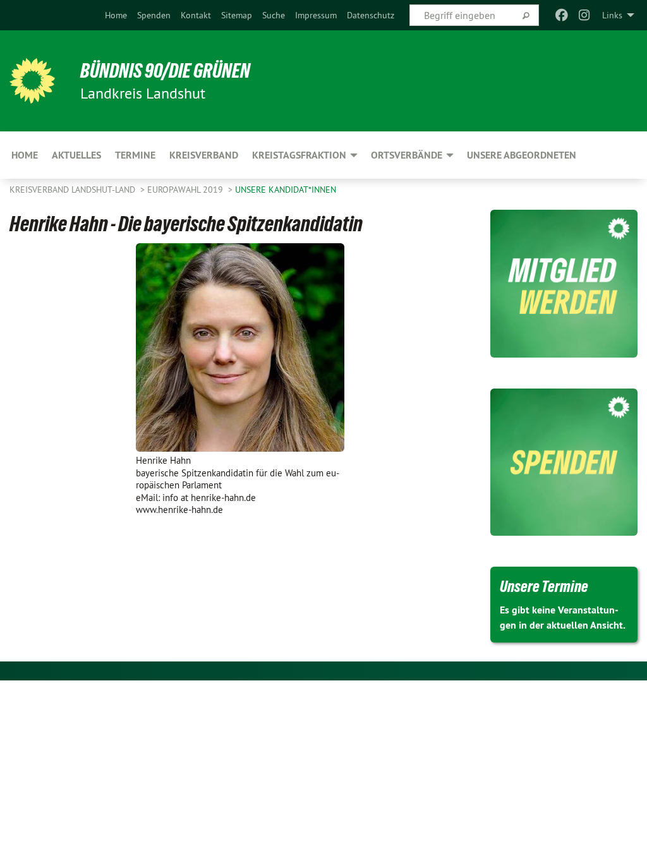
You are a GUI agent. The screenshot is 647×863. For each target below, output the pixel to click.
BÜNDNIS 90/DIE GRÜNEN (165, 70)
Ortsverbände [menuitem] (406, 155)
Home (116, 15)
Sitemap (236, 15)
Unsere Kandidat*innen (285, 189)
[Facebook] (561, 15)
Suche (273, 15)
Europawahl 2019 (186, 189)
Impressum (316, 15)
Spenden (154, 15)
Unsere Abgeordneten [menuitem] (521, 155)
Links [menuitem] (612, 15)
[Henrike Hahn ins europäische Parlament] (240, 347)
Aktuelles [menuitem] (76, 155)
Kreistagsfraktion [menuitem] (299, 155)
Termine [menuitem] (135, 155)
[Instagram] (585, 15)
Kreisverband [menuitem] (203, 155)
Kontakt (196, 15)
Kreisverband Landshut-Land (73, 189)
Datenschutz (370, 15)
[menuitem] (116, 15)
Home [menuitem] (24, 155)
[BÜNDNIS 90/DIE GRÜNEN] (32, 81)
